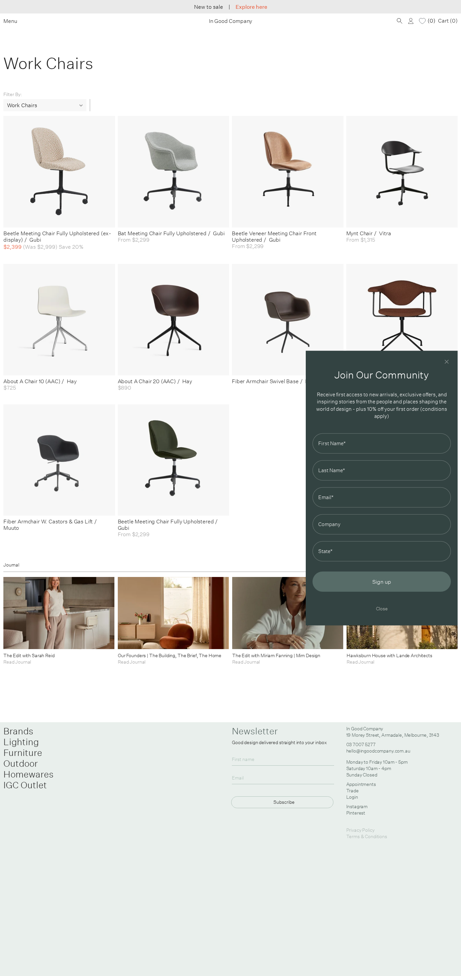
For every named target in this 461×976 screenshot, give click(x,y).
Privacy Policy (360, 830)
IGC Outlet (25, 785)
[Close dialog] (446, 362)
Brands (18, 731)
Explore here (251, 6)
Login (352, 797)
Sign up (381, 581)
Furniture (22, 752)
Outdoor (20, 763)
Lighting (21, 742)
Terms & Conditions (366, 836)
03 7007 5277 (361, 744)
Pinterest (355, 813)
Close (382, 608)
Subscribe (284, 802)
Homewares (28, 774)
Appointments (361, 784)
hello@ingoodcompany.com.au (378, 751)
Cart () (448, 21)
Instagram (357, 806)
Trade (352, 791)
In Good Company (230, 21)
